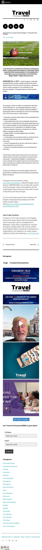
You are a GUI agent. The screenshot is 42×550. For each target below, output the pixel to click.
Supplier (5, 505)
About (22, 537)
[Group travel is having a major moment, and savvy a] (21, 360)
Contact (27, 537)
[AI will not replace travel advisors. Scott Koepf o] (21, 323)
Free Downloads (8, 478)
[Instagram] (9, 540)
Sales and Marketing (9, 502)
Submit (9, 451)
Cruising (5, 469)
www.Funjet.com (33, 233)
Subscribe (16, 537)
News (4, 490)
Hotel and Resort (8, 487)
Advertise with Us (7, 537)
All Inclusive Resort (9, 463)
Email (7, 441)
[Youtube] (16, 540)
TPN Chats (6, 520)
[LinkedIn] (12, 540)
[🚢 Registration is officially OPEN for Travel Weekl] (21, 286)
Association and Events (10, 466)
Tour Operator (7, 514)
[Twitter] (6, 539)
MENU (8, 2)
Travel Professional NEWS (11, 523)
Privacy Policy (35, 537)
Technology (6, 511)
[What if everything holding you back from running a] (21, 397)
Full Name (8, 432)
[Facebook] (2, 540)
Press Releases (8, 493)
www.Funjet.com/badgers (12, 183)
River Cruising (7, 499)
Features (5, 475)
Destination (6, 472)
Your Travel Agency (9, 526)
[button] (3, 2)
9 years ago (9, 37)
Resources (6, 496)
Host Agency (7, 481)
